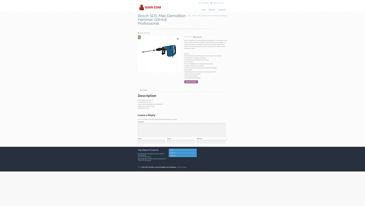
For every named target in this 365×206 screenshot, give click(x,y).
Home (204, 10)
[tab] (144, 90)
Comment (141, 122)
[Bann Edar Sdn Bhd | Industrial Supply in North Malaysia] (150, 6)
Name (151, 139)
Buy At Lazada (191, 82)
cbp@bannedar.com (218, 3)
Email (180, 139)
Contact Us (222, 10)
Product (194, 15)
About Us (212, 10)
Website (199, 138)
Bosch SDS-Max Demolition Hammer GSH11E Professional (212, 15)
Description (143, 90)
